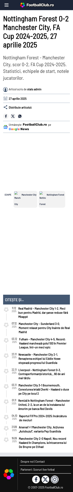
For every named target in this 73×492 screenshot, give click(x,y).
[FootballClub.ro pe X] (45, 479)
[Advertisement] (39, 159)
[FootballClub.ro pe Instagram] (55, 479)
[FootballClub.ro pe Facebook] (36, 479)
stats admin (34, 89)
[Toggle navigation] (6, 5)
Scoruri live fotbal (44, 469)
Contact (40, 461)
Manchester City (29, 194)
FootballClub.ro (40, 5)
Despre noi (27, 461)
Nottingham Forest (55, 194)
